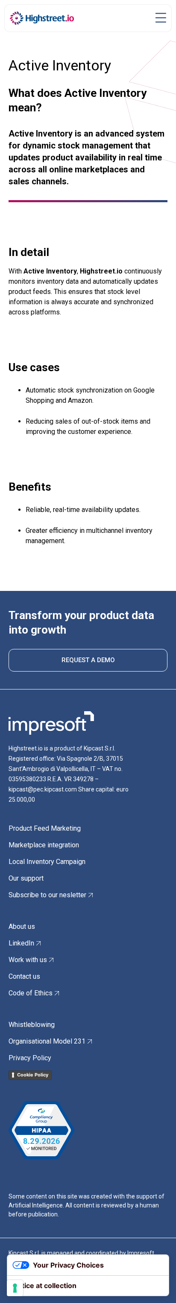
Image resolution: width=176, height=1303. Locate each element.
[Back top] (156, 1283)
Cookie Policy (32, 1075)
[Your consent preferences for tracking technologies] (15, 1288)
